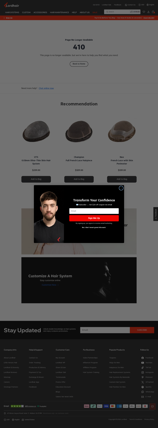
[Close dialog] (121, 188)
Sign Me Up (94, 218)
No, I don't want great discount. (94, 227)
